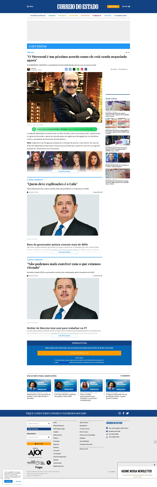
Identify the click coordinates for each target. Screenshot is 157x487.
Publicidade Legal (59, 428)
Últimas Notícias (37, 16)
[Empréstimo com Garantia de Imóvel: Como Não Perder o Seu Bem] (39, 385)
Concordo (8, 481)
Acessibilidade (84, 441)
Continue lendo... (64, 171)
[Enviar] (49, 437)
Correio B (96, 16)
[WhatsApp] (78, 69)
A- (129, 52)
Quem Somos (84, 422)
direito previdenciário (88, 392)
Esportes (85, 16)
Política (62, 16)
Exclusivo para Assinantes (37, 392)
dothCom (113, 471)
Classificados (120, 16)
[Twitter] (127, 413)
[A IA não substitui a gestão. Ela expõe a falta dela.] (65, 385)
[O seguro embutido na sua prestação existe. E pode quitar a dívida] (118, 385)
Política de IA (57, 435)
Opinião (107, 16)
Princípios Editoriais (86, 444)
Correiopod (57, 453)
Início (55, 422)
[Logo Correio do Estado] (77, 6)
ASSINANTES (126, 376)
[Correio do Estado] (118, 423)
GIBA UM (33, 68)
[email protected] (63, 362)
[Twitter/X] (74, 69)
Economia (73, 16)
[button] (97, 192)
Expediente (83, 425)
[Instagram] (82, 69)
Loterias (110, 129)
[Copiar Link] (85, 69)
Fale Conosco (84, 432)
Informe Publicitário (59, 457)
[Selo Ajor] (39, 452)
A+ (127, 52)
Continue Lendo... (64, 252)
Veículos (56, 447)
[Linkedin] (70, 69)
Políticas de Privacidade (87, 435)
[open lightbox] (64, 97)
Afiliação (82, 438)
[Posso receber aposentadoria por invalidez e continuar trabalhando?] (91, 385)
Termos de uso (84, 428)
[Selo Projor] (39, 464)
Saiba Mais (18, 481)
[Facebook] (66, 69)
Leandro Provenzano (115, 392)
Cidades (51, 16)
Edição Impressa (58, 466)
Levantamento (112, 163)
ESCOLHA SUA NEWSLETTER (79, 353)
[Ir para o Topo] (155, 442)
